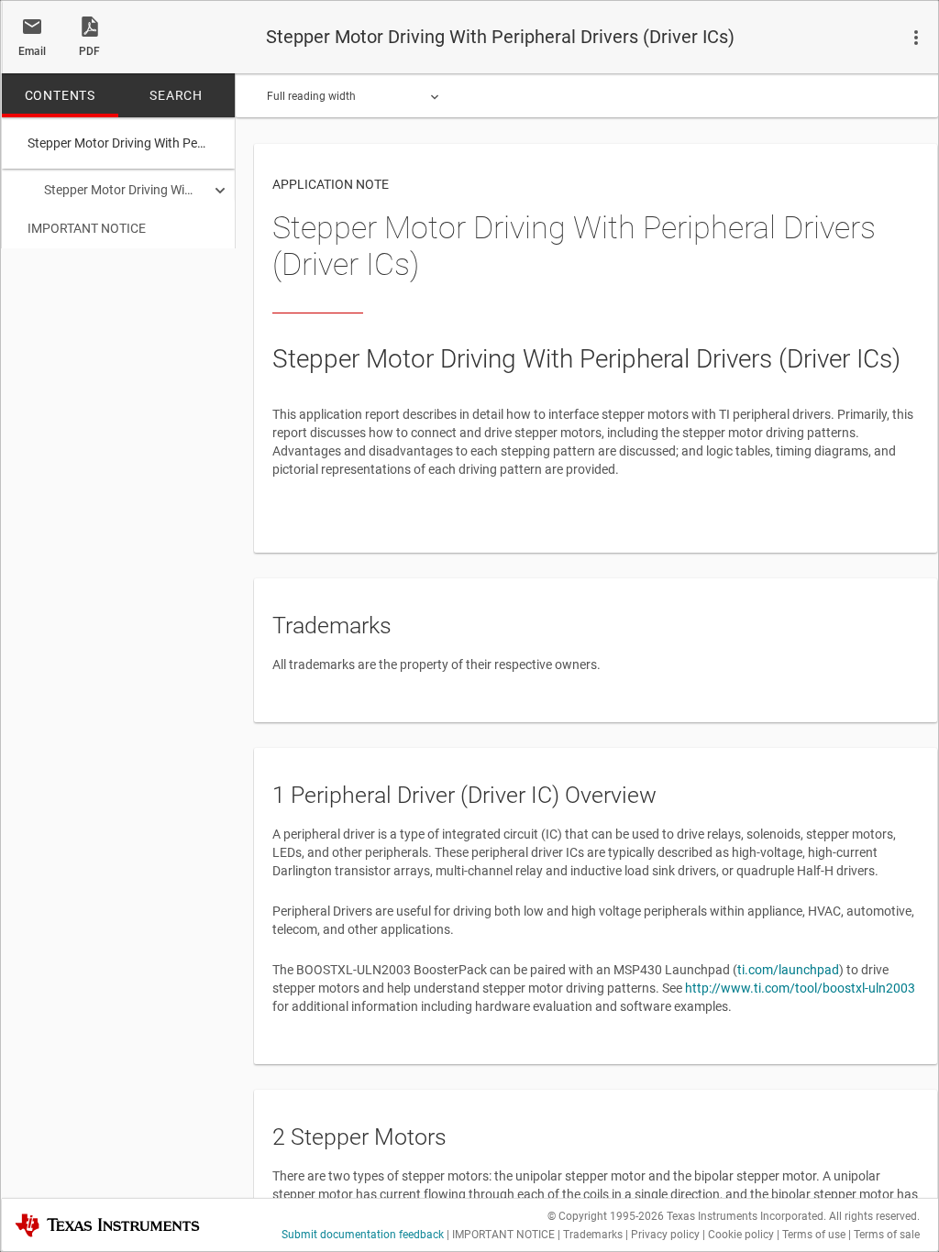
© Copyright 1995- (605, 1216)
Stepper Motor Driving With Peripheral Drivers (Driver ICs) (120, 189)
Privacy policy (665, 1234)
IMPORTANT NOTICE (87, 228)
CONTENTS (60, 95)
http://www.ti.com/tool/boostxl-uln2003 (800, 988)
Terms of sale (887, 1234)
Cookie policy (741, 1234)
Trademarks (593, 1234)
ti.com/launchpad (788, 969)
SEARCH (176, 95)
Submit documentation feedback (363, 1234)
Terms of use (813, 1234)
